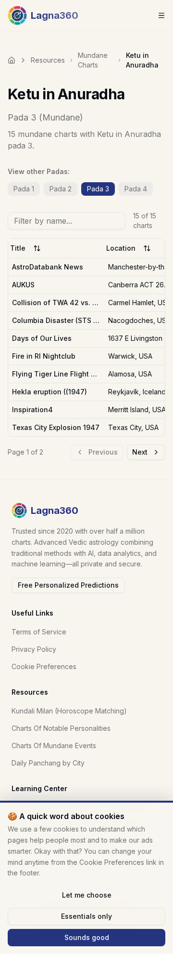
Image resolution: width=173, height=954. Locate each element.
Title (17, 248)
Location (121, 248)
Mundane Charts (93, 60)
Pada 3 (98, 189)
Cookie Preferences (44, 666)
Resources (48, 60)
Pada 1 (23, 189)
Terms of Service (39, 632)
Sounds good (86, 937)
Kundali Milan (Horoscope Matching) (69, 711)
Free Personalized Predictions (68, 585)
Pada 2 (60, 189)
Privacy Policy (34, 649)
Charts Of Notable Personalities (61, 728)
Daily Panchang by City (48, 763)
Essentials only (86, 916)
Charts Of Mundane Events (54, 745)
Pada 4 (135, 189)
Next (140, 452)
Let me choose (86, 895)
